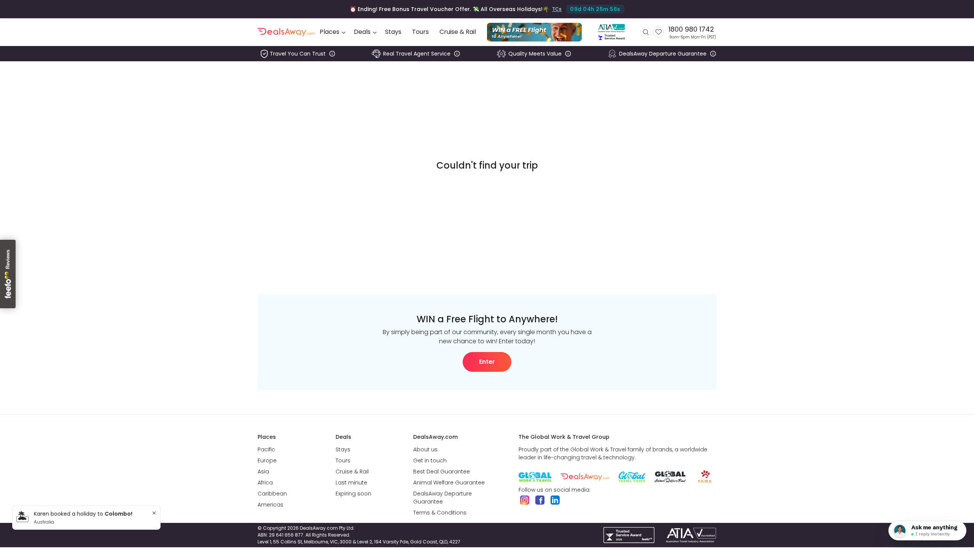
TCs (557, 9)
